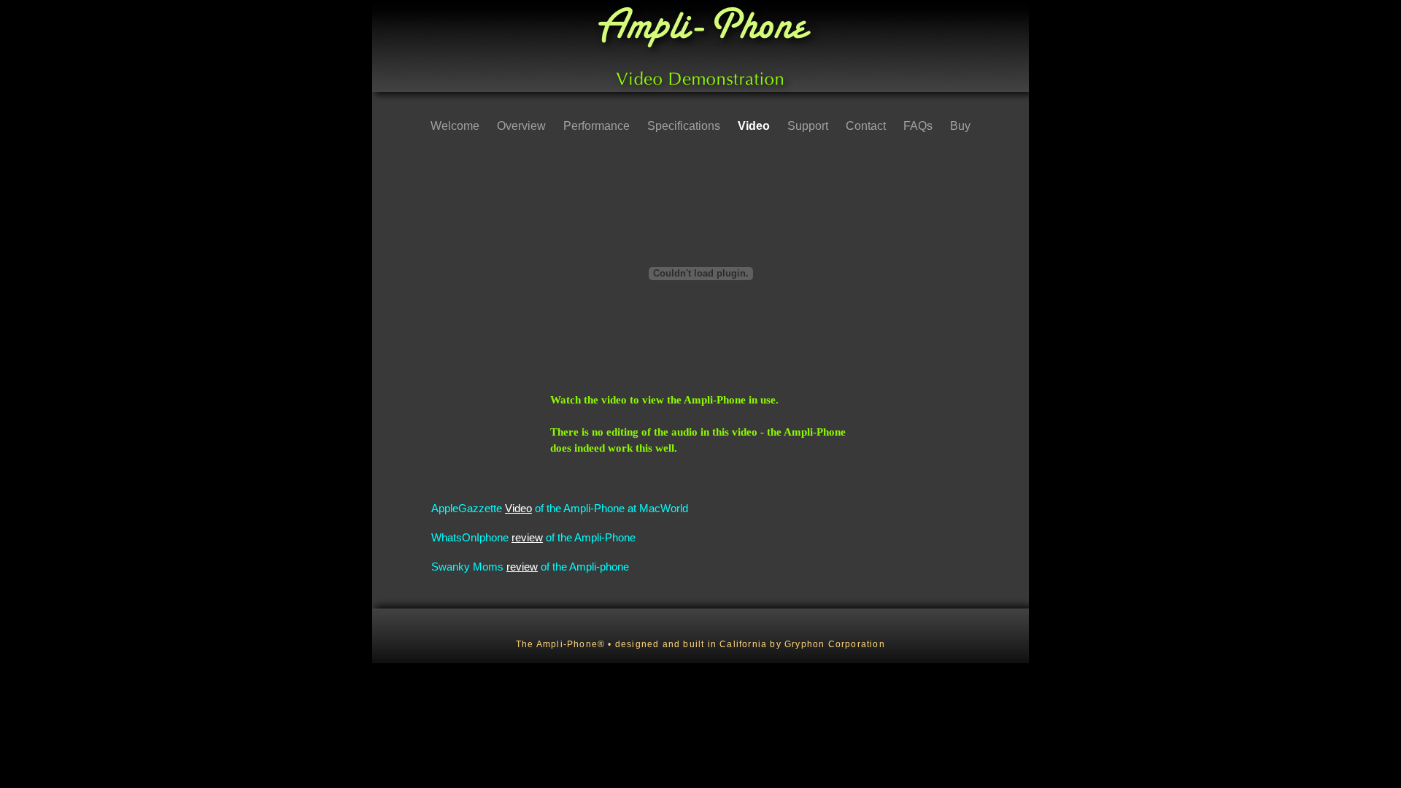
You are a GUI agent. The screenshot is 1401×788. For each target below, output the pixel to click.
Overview (523, 126)
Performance (598, 126)
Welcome (456, 126)
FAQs (919, 126)
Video (755, 126)
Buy (960, 126)
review (527, 537)
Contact (867, 126)
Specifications (685, 126)
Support (809, 126)
